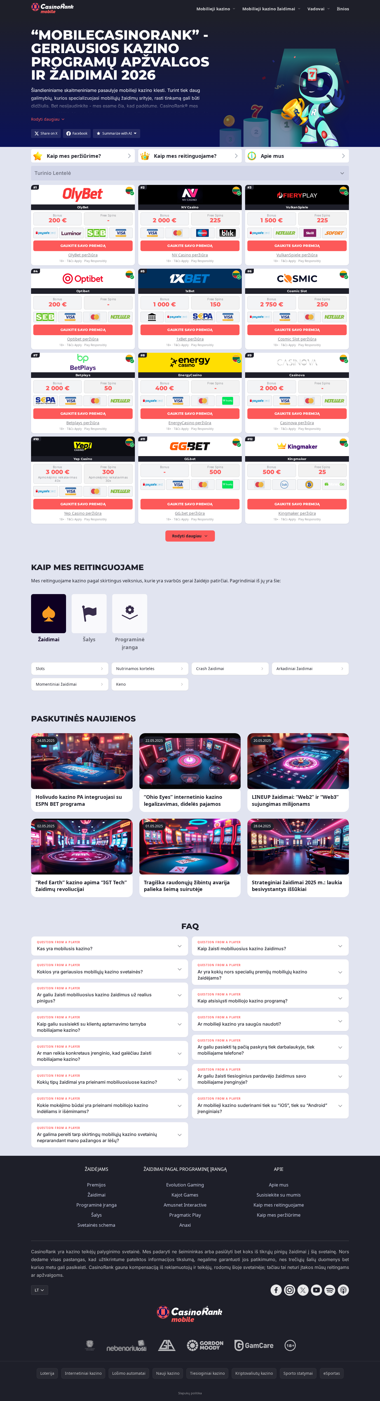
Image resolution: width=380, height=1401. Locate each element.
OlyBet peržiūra (83, 255)
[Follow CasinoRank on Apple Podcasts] (343, 1290)
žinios (343, 8)
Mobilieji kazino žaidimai (268, 8)
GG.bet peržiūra (190, 513)
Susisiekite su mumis (279, 1195)
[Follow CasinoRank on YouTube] (316, 1290)
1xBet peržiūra (190, 339)
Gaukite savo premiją (82, 246)
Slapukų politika (190, 1393)
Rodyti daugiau (186, 536)
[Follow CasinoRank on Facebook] (276, 1290)
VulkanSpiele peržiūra (297, 255)
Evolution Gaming (185, 1185)
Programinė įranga (96, 1205)
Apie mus (278, 1185)
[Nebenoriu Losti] (127, 1345)
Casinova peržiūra (297, 422)
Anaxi (185, 1225)
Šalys (96, 1215)
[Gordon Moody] (205, 1345)
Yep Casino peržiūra (83, 513)
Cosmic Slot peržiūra (297, 339)
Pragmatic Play (185, 1215)
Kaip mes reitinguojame (279, 1205)
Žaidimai (96, 1195)
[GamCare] (253, 1345)
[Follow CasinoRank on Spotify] (330, 1290)
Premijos (96, 1185)
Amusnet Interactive (185, 1205)
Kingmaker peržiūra (297, 513)
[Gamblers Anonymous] (167, 1345)
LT (37, 1290)
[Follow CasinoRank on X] (303, 1290)
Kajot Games (185, 1195)
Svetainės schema (96, 1225)
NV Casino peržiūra (190, 255)
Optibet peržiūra (82, 339)
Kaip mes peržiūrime (279, 1215)
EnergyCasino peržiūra (189, 422)
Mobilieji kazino (213, 8)
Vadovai (316, 8)
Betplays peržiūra (82, 422)
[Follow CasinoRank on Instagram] (289, 1290)
